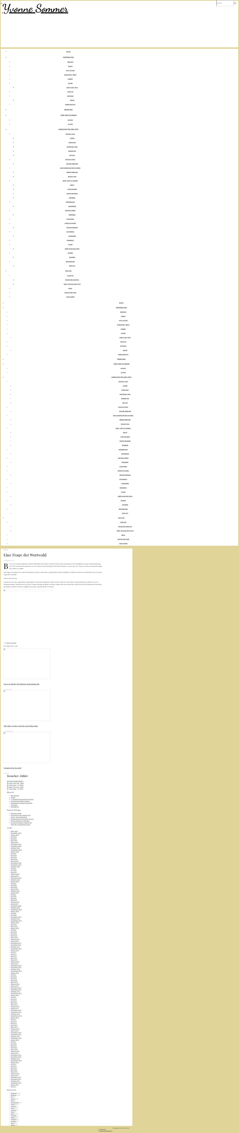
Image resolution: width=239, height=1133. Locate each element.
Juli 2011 (13, 1087)
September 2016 (16, 971)
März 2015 (14, 1004)
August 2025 (15, 835)
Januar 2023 (14, 876)
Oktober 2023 (15, 867)
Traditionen (70, 297)
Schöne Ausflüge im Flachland (20, 821)
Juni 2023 (14, 870)
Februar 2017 (15, 962)
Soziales (13, 1121)
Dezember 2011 (16, 1077)
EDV (12, 1097)
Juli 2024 (13, 853)
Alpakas (70, 120)
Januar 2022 (14, 889)
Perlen (72, 100)
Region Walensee (72, 193)
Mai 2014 (14, 1023)
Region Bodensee (72, 227)
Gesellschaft (15, 1102)
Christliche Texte (72, 87)
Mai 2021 (14, 898)
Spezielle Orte (70, 134)
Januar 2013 (14, 1053)
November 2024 (16, 846)
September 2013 (16, 1038)
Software (14, 1119)
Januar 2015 (14, 1008)
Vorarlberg (72, 236)
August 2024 (15, 852)
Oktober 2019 (15, 919)
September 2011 (16, 1083)
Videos (13, 1125)
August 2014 (15, 1018)
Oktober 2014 (15, 1014)
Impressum (102, 1129)
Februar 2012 (15, 1073)
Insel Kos (72, 266)
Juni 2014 (14, 1021)
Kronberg (72, 198)
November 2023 (16, 865)
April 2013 (14, 1047)
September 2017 (16, 949)
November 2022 (16, 878)
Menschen (68, 109)
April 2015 (14, 1003)
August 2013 (15, 1040)
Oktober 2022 (15, 880)
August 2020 (15, 911)
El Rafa (13, 797)
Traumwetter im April (12, 768)
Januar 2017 (14, 963)
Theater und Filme (70, 292)
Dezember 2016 (16, 965)
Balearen (72, 257)
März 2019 (14, 926)
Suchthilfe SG (15, 807)
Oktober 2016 (15, 969)
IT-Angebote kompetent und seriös (22, 799)
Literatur (70, 275)
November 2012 (16, 1057)
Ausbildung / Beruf (70, 75)
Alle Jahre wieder (16, 813)
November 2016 (16, 967)
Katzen (70, 124)
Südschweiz (70, 219)
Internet (13, 1106)
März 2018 (14, 937)
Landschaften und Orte (68, 129)
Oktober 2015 (15, 991)
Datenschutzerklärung (105, 1131)
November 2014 (16, 1012)
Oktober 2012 (15, 1059)
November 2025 (16, 833)
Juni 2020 (14, 915)
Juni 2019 (14, 924)
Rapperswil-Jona (72, 147)
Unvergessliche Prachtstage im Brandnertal (21, 684)
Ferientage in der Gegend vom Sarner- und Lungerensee (20, 816)
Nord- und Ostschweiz (70, 181)
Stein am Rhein (72, 189)
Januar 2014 (14, 1031)
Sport (12, 1123)
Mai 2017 (14, 956)
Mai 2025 (14, 839)
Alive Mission (15, 796)
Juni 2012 (14, 1066)
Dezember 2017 (16, 943)
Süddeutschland (70, 223)
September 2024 (16, 850)
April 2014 (14, 1025)
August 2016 (15, 973)
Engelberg (72, 215)
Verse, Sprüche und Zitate (72, 284)
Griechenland (70, 261)
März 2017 (14, 960)
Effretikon (72, 142)
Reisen (13, 1117)
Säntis (72, 185)
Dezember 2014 (16, 1010)
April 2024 (14, 859)
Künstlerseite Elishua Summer (20, 801)
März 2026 (14, 831)
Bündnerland (70, 202)
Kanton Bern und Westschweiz (70, 168)
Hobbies (70, 79)
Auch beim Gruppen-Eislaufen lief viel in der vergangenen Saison (21, 823)
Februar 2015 (15, 1006)
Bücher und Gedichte (72, 280)
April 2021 (14, 900)
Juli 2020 (13, 913)
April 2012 (14, 1070)
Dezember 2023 (16, 863)
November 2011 (16, 1079)
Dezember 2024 (16, 844)
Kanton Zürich (70, 159)
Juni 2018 (14, 932)
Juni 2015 (14, 999)
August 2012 (15, 1062)
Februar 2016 (15, 984)
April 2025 (14, 840)
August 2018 (15, 928)
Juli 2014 (13, 1019)
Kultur (68, 271)
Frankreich (70, 240)
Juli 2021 (13, 894)
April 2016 (14, 980)
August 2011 (15, 1085)
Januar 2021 (14, 904)
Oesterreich (70, 232)
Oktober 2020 (15, 908)
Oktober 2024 (15, 848)
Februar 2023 (15, 874)
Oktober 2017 (15, 947)
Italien (70, 244)
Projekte (13, 1116)
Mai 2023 (14, 872)
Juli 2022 (13, 883)
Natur (12, 1114)
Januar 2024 (14, 861)
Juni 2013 (14, 1044)
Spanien (70, 253)
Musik (70, 288)
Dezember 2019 (16, 917)
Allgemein (14, 1093)
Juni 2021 (14, 896)
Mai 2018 (14, 934)
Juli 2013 (13, 1042)
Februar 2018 (15, 939)
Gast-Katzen (70, 70)
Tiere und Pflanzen (68, 115)
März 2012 (14, 1072)
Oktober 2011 (15, 1081)
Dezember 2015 (16, 988)
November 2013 (16, 1034)
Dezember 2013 (16, 1032)
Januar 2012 (14, 1075)
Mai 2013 (14, 1045)
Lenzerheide (72, 206)
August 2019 (15, 922)
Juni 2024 (14, 855)
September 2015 (16, 993)
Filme (12, 1101)
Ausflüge (13, 1095)
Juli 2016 (13, 975)
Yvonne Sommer (11, 643)
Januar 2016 (14, 986)
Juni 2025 (14, 837)
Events (13, 1099)
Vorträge (70, 96)
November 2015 (16, 990)
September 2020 (16, 909)
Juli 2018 (13, 930)
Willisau (72, 155)
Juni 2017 (14, 954)
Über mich (70, 62)
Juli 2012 (13, 1064)
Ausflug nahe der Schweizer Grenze (22, 819)
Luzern (72, 138)
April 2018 (14, 936)
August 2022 (15, 881)
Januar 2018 (14, 941)
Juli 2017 (13, 952)
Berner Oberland (72, 172)
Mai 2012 (14, 1068)
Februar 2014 (15, 1029)
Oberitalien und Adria (72, 249)
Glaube (70, 83)
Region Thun (72, 176)
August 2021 (15, 893)
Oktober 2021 (15, 891)
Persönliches (68, 57)
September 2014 (16, 1016)
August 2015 (15, 995)
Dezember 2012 (16, 1055)
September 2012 (16, 1060)
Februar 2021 (15, 902)
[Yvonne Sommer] (34, 8)
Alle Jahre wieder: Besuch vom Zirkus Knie (21, 726)
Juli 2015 (13, 997)
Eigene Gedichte (70, 104)
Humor (6, 549)
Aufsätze (70, 92)
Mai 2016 (14, 978)
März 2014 (14, 1027)
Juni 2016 (14, 977)
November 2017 (16, 945)
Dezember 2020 (16, 906)
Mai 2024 (14, 857)
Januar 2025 (14, 842)
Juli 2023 (13, 868)
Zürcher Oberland (72, 164)
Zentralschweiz (70, 210)
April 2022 (14, 887)
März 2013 (14, 1049)
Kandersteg (72, 151)
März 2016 (14, 982)
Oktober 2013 (15, 1036)
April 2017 (14, 958)
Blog (68, 51)
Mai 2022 (14, 885)
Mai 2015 (14, 1001)
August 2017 (15, 950)
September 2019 (16, 921)
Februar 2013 (15, 1051)
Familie (70, 66)
